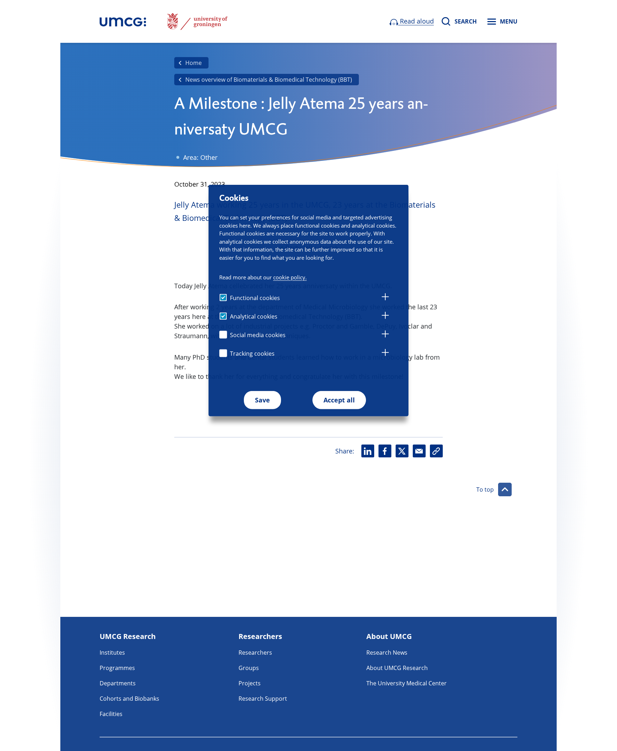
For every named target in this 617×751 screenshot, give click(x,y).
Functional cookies (255, 297)
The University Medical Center (406, 683)
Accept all (339, 399)
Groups (249, 668)
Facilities (111, 714)
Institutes (112, 652)
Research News (386, 652)
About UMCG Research (397, 668)
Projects (250, 683)
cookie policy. (290, 276)
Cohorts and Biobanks (129, 698)
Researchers (255, 652)
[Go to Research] (123, 21)
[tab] (385, 298)
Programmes (117, 668)
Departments (118, 683)
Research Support (263, 698)
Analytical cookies (253, 316)
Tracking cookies (252, 353)
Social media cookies (258, 335)
